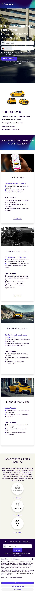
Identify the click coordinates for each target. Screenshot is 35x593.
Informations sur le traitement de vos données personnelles (17, 62)
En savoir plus (17, 218)
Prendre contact (9, 59)
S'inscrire (17, 550)
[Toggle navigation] (32, 4)
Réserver (18, 498)
